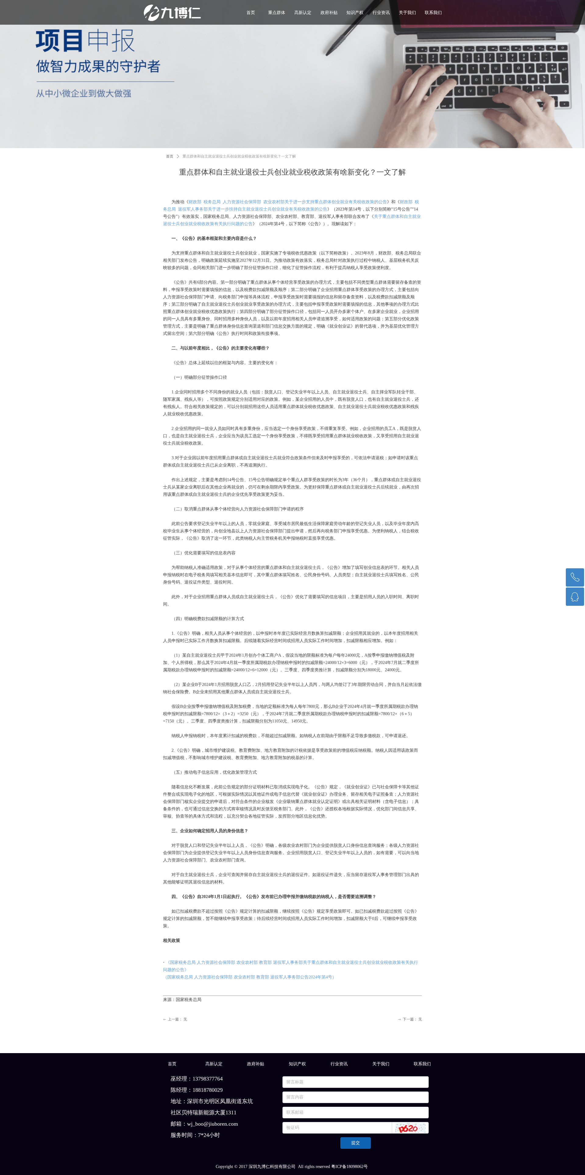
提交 (355, 1143)
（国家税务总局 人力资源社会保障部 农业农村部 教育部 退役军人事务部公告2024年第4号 (247, 977)
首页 (169, 156)
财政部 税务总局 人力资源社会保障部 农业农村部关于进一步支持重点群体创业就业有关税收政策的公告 (288, 202)
